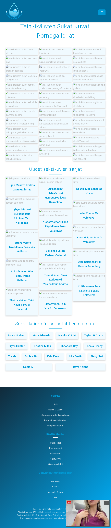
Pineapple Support (55, 492)
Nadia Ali (28, 367)
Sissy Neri (96, 356)
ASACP (55, 486)
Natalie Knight (67, 335)
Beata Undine (16, 335)
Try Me (12, 356)
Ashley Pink (32, 356)
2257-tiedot (55, 453)
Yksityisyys (55, 459)
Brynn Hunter (17, 346)
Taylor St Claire (93, 335)
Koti (56, 404)
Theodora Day (69, 346)
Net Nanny (55, 481)
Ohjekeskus (55, 443)
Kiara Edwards (41, 335)
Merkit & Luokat (55, 409)
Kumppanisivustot (55, 425)
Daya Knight (80, 367)
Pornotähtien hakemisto (55, 420)
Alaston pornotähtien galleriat (55, 415)
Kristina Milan (42, 346)
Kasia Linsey (94, 346)
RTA (56, 497)
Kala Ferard (54, 356)
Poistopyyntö (55, 448)
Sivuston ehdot (55, 464)
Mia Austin (75, 356)
